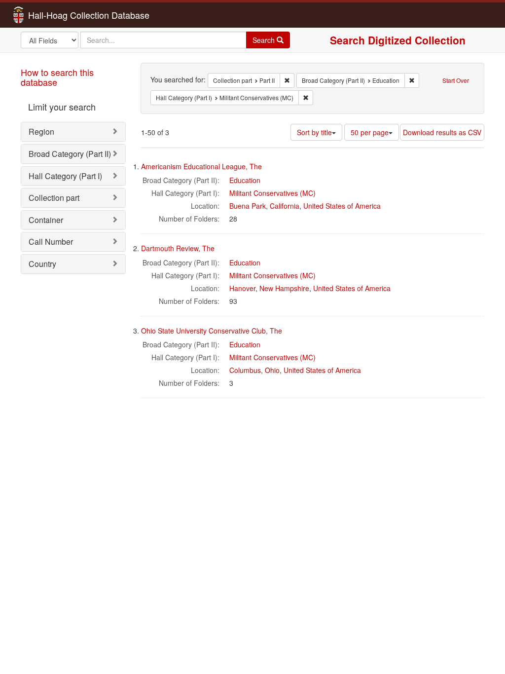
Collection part (54, 197)
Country (42, 263)
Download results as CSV (442, 132)
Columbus (245, 370)
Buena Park (247, 206)
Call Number (51, 241)
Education (244, 180)
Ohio (272, 370)
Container (46, 219)
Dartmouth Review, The (178, 248)
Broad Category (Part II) (70, 153)
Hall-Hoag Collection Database (57, 14)
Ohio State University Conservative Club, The (211, 331)
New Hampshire (284, 288)
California (284, 206)
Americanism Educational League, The (201, 166)
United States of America (342, 206)
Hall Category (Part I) (65, 176)
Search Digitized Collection (398, 40)
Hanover (242, 288)
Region (41, 131)
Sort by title (314, 132)
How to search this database (57, 77)
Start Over (455, 80)
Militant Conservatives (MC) (272, 193)
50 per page (370, 132)
